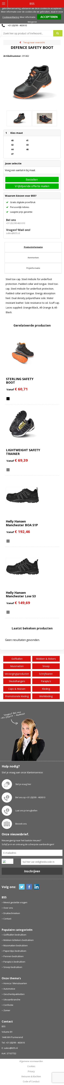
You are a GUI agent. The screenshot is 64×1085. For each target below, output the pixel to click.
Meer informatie (27, 17)
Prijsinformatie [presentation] (33, 268)
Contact (7, 918)
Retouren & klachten (31, 1076)
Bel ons (11, 220)
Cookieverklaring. (10, 17)
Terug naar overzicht (34, 42)
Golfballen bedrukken (14, 934)
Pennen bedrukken (13, 956)
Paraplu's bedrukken (14, 961)
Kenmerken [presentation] (33, 257)
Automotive (9, 988)
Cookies (31, 1066)
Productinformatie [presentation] (33, 247)
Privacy (31, 1071)
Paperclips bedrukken (14, 950)
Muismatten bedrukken (15, 945)
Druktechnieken (11, 913)
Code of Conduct (31, 1081)
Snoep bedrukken (12, 967)
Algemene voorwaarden (31, 1061)
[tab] (33, 247)
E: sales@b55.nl (10, 1048)
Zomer (6, 1010)
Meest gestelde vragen (15, 902)
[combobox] (29, 33)
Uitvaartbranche (11, 999)
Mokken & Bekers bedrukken (18, 940)
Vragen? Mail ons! (18, 230)
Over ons (8, 907)
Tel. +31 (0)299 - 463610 (13, 1042)
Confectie (8, 1004)
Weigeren (32, 21)
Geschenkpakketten (14, 994)
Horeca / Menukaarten (15, 983)
